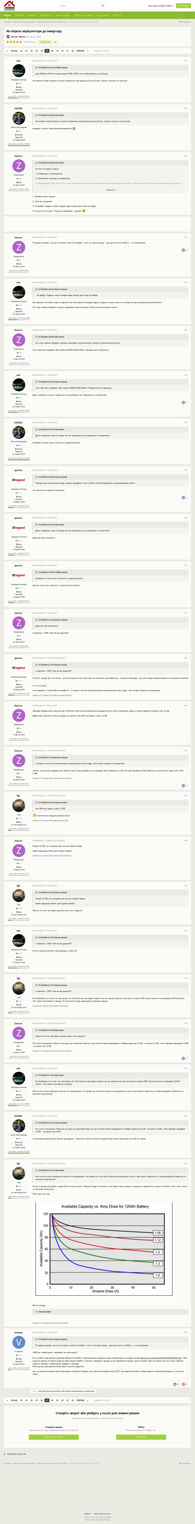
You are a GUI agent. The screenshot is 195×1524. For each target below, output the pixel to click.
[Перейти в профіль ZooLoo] (18, 165)
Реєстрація (183, 6)
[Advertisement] (84, 225)
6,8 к (20, 84)
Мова (87, 1514)
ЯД (18, 796)
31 (68, 51)
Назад (14, 51)
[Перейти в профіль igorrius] (18, 480)
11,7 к (19, 493)
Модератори (103, 15)
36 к (20, 131)
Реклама (32, 15)
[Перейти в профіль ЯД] (18, 805)
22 (21, 51)
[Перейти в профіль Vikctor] (8, 36)
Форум (7, 15)
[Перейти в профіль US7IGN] (18, 118)
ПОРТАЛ (117, 15)
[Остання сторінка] (88, 51)
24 (32, 51)
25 (37, 51)
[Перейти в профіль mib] (18, 70)
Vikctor (22, 37)
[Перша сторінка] (7, 51)
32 (73, 51)
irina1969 (42, 1391)
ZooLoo (18, 156)
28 (52, 51)
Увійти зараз (141, 1437)
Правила (19, 15)
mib (18, 61)
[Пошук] (103, 5)
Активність (45, 15)
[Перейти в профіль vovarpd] (18, 1342)
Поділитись (31, 42)
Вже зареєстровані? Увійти (160, 6)
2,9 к (20, 818)
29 (57, 51)
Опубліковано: (45, 61)
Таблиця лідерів (62, 15)
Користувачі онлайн (84, 15)
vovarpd (18, 1332)
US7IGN (58, 68)
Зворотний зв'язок (102, 1514)
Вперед (80, 51)
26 (42, 51)
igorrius (18, 470)
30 (62, 51)
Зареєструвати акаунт (54, 1437)
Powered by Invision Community (97, 1520)
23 (26, 51)
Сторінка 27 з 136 (101, 51)
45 (20, 179)
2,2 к (20, 1355)
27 (47, 51)
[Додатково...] (186, 60)
